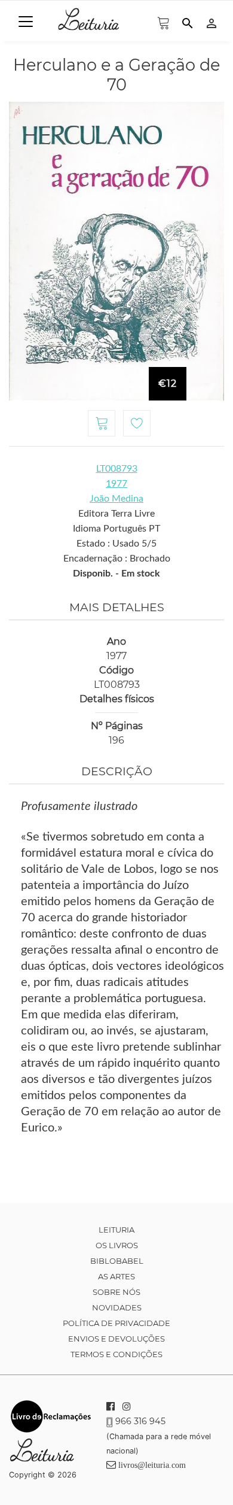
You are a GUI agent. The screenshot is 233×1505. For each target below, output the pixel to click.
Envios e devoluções (116, 1338)
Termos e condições (116, 1354)
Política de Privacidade (116, 1323)
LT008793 (116, 469)
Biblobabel (116, 1261)
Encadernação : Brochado (116, 558)
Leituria (116, 1229)
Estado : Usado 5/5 (116, 543)
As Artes (116, 1276)
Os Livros (117, 1245)
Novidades (117, 1307)
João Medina (116, 498)
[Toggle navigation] (26, 21)
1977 (116, 483)
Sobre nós (116, 1292)
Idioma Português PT (116, 528)
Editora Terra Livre (116, 513)
